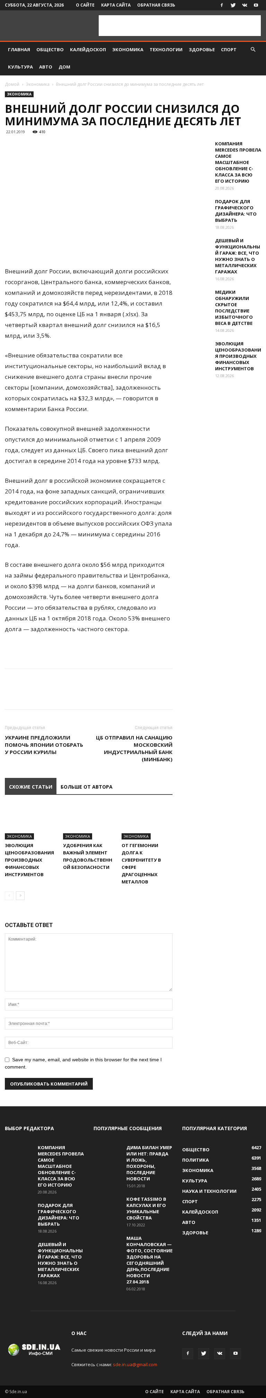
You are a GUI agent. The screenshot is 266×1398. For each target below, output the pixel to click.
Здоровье (202, 49)
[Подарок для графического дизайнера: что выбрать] (196, 208)
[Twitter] (233, 5)
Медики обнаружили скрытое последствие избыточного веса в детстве (234, 307)
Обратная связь (156, 5)
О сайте (85, 5)
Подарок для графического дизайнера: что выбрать (236, 210)
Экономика (127, 49)
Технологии (166, 49)
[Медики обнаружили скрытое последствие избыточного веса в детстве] (196, 298)
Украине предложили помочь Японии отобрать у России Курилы (44, 744)
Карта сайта (116, 5)
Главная (19, 49)
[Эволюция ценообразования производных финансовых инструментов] (30, 821)
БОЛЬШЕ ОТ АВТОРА (87, 786)
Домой (12, 84)
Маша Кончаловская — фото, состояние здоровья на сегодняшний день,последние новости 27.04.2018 (149, 1260)
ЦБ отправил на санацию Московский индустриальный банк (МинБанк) (134, 748)
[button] (253, 49)
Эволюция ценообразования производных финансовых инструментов (29, 860)
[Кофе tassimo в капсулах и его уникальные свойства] (107, 1205)
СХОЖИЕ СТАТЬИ (30, 786)
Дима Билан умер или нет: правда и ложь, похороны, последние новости (149, 1163)
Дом (64, 67)
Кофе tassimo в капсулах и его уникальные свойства (146, 1208)
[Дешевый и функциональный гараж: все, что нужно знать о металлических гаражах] (196, 247)
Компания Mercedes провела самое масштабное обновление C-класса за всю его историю (238, 162)
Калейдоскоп (88, 49)
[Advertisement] (180, 25)
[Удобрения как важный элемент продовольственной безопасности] (88, 821)
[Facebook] (221, 5)
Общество (50, 49)
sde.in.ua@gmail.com (135, 1364)
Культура (20, 67)
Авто (45, 67)
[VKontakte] (244, 5)
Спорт (229, 49)
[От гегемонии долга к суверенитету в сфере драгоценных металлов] (147, 821)
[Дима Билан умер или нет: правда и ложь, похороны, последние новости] (107, 1154)
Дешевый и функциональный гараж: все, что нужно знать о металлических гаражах (237, 256)
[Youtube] (256, 5)
